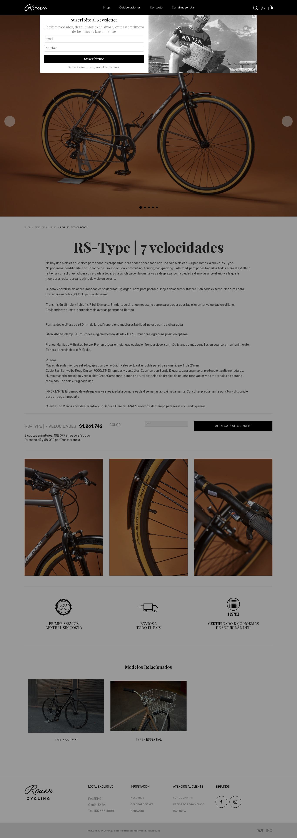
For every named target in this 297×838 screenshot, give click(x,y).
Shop (106, 7)
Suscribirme (94, 58)
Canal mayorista (183, 7)
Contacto (156, 7)
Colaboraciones (130, 7)
